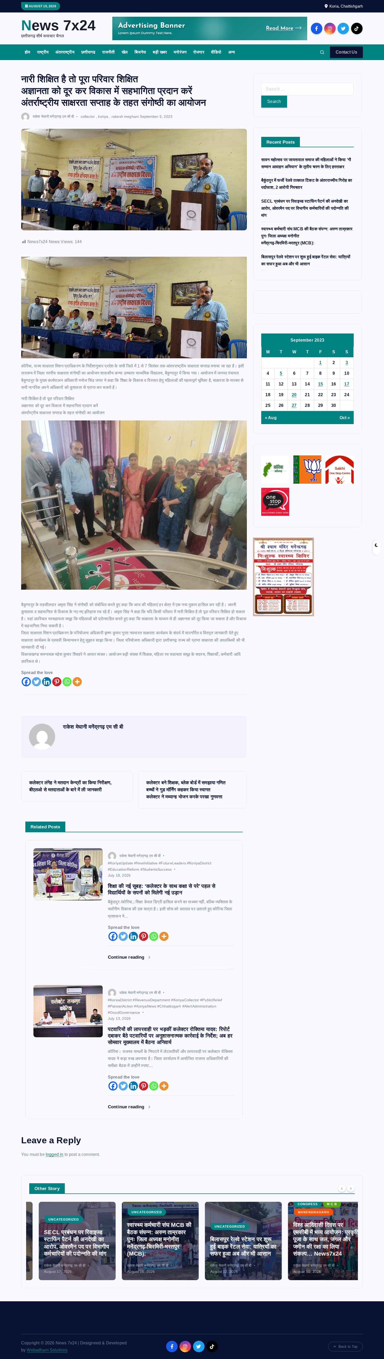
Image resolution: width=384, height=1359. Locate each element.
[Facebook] (26, 681)
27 (294, 405)
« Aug (271, 417)
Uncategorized (54, 1219)
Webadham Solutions (47, 1350)
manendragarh (304, 1212)
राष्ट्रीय (43, 52)
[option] (67, 1241)
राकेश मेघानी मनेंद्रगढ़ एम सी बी (53, 116)
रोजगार (198, 52)
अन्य (231, 52)
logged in (54, 1154)
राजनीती (108, 52)
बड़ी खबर (160, 52)
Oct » (345, 417)
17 (346, 384)
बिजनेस (140, 52)
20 (294, 395)
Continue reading (127, 957)
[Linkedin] (46, 681)
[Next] (351, 1188)
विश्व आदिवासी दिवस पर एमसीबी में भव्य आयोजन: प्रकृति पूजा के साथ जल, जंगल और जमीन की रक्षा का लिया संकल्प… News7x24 (317, 1239)
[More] (77, 681)
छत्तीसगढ (88, 52)
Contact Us (346, 52)
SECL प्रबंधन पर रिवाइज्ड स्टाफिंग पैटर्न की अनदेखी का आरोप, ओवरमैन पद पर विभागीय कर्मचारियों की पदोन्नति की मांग (305, 208)
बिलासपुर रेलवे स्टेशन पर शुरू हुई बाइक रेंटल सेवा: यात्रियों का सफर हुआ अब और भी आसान (234, 1246)
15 (320, 384)
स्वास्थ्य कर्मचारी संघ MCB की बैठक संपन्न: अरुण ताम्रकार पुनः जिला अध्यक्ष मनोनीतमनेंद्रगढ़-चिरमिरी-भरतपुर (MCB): (150, 1239)
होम (27, 52)
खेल (125, 52)
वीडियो (216, 52)
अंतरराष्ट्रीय (64, 52)
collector (88, 116)
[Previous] (342, 1188)
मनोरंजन (180, 52)
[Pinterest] (56, 681)
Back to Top (348, 1347)
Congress (298, 1204)
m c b (322, 1204)
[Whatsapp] (67, 681)
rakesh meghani (125, 116)
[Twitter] (36, 681)
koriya (103, 116)
